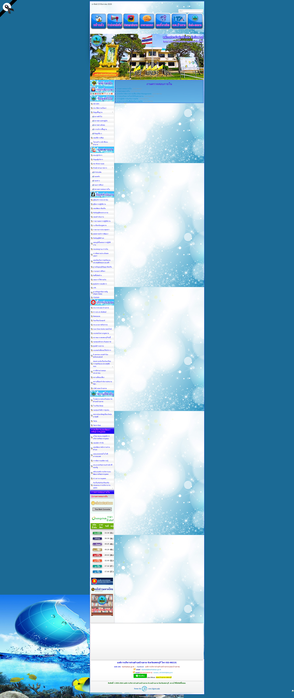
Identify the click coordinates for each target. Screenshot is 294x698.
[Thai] (91, 94)
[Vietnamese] (112, 94)
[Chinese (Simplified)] (96, 94)
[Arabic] (93, 94)
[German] (102, 94)
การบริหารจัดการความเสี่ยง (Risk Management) (134, 94)
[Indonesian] (105, 94)
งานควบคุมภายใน (123, 91)
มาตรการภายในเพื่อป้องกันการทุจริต (130, 101)
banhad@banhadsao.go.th (151, 669)
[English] (98, 94)
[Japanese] (107, 94)
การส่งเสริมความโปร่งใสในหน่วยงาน (130, 96)
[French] (100, 94)
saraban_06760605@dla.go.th (163, 672)
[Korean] (109, 94)
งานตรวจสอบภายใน (124, 89)
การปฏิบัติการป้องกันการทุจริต (127, 99)
